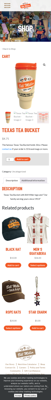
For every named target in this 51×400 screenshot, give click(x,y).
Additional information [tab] (33, 180)
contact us (7, 149)
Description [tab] (12, 180)
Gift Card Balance (32, 371)
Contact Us (10, 367)
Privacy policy (30, 395)
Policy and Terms (37, 367)
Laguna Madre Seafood (16, 374)
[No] (47, 387)
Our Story (9, 364)
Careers (22, 367)
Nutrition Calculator (27, 364)
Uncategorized (19, 171)
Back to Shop (9, 48)
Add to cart (22, 159)
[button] (44, 64)
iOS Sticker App (37, 374)
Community (15, 371)
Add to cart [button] (13, 265)
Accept (18, 395)
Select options (37, 265)
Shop (42, 364)
